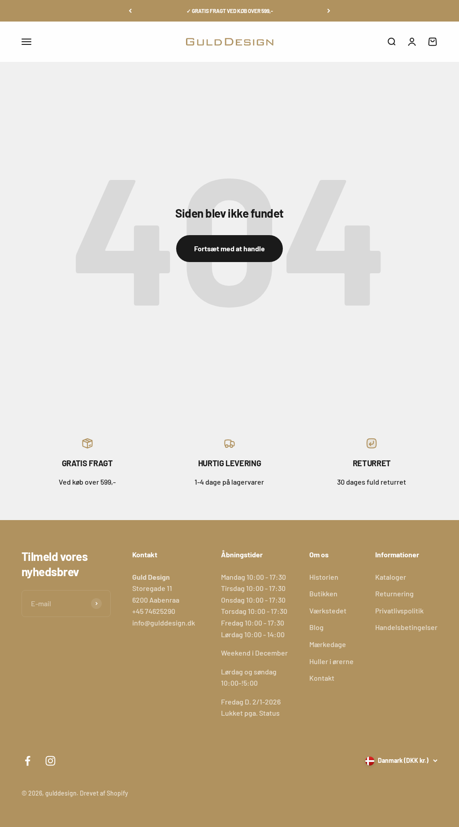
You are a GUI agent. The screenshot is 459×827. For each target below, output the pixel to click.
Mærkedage (327, 644)
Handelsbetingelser (406, 627)
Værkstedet (327, 610)
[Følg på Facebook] (28, 761)
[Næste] (328, 10)
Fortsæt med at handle (229, 248)
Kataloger (390, 577)
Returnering (394, 593)
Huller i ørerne (331, 661)
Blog (316, 627)
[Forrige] (130, 10)
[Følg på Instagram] (50, 761)
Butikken (323, 593)
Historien (323, 577)
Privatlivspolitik (399, 610)
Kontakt (321, 678)
